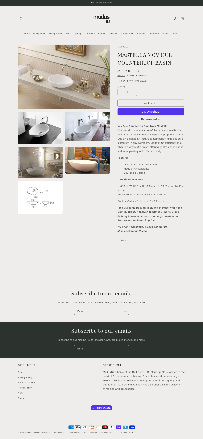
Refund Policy (25, 388)
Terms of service (90, 432)
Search (21, 372)
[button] (21, 18)
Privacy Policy (25, 377)
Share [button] (123, 240)
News (21, 393)
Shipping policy (107, 432)
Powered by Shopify (42, 433)
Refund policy (59, 432)
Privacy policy (74, 432)
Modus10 (29, 433)
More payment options (151, 119)
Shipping (121, 75)
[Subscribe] (125, 311)
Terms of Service (26, 382)
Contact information (125, 432)
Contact (22, 398)
